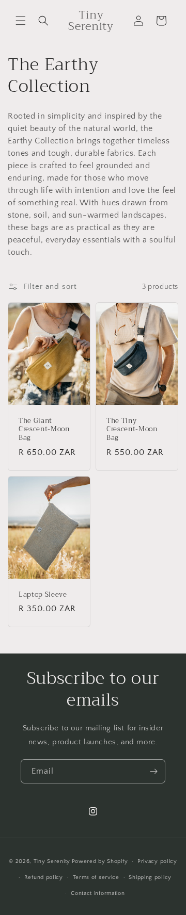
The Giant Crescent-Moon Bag (44, 430)
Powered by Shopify (100, 861)
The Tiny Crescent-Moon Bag (132, 430)
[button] (20, 20)
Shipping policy (150, 877)
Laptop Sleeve (43, 594)
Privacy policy (157, 861)
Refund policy (43, 877)
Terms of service (96, 877)
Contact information (98, 893)
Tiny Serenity (52, 861)
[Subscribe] (153, 771)
